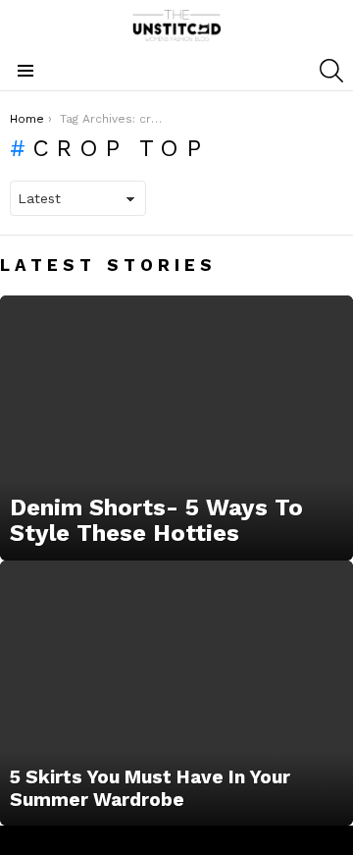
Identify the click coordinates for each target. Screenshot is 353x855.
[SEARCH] (331, 70)
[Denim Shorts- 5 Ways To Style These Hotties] (176, 428)
